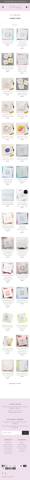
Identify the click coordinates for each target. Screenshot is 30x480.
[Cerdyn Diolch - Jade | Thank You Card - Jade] (22, 107)
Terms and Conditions (22, 447)
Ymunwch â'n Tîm (8, 453)
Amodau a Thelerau (8, 447)
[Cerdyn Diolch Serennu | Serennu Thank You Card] (22, 293)
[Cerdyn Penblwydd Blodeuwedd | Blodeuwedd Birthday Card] (22, 34)
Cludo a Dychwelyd (8, 444)
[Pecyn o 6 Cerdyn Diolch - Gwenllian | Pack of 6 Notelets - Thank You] (22, 84)
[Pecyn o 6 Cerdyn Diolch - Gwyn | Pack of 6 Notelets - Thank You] (8, 59)
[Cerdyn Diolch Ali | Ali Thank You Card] (22, 172)
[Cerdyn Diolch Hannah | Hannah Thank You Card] (22, 150)
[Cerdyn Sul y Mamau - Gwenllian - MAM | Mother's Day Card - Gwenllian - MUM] (22, 59)
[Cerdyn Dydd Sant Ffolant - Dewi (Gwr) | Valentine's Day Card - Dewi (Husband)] (8, 293)
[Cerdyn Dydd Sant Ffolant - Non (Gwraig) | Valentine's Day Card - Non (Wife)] (8, 268)
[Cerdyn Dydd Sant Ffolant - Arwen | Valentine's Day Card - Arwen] (8, 366)
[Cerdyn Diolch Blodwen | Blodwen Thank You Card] (22, 366)
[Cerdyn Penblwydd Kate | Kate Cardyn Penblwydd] (8, 195)
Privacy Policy (22, 449)
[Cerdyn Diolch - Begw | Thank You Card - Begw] (8, 107)
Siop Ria (12, 477)
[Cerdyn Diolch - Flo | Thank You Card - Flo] (8, 84)
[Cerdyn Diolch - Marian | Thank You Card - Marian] (8, 129)
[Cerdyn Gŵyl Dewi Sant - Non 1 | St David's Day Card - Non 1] (8, 341)
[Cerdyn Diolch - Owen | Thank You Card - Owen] (8, 150)
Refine (15, 25)
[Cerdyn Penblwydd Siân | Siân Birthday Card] (8, 34)
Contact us (22, 451)
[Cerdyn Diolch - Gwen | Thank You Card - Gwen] (22, 129)
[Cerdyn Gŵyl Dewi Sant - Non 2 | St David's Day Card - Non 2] (22, 318)
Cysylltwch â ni (8, 451)
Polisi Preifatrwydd (8, 449)
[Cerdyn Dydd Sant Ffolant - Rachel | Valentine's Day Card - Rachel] (8, 218)
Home (11, 15)
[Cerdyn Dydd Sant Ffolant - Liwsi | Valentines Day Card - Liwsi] (22, 268)
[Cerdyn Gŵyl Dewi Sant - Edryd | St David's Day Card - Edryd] (8, 318)
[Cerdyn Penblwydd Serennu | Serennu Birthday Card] (8, 172)
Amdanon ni (8, 442)
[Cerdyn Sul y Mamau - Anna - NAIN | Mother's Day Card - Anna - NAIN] (22, 195)
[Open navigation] (3, 7)
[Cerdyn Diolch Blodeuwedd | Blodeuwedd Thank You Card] (22, 218)
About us (22, 442)
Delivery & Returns (22, 444)
